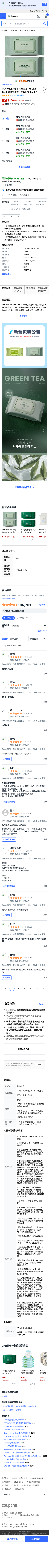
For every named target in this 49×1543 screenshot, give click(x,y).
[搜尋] (44, 23)
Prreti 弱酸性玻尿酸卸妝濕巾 (14, 1420)
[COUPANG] (9, 1506)
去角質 (4, 1396)
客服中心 (44, 11)
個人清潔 (14, 30)
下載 (44, 4)
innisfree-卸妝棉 (7, 1410)
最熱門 (5, 638)
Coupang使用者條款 (35, 1478)
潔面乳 (33, 30)
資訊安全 (15, 1485)
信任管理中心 (18, 1481)
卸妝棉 (18, 1410)
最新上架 (14, 638)
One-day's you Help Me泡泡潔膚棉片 (17, 1433)
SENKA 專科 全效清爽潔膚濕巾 (15, 1459)
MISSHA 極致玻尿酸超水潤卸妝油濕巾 (17, 1449)
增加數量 (4, 217)
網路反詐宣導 (20, 1488)
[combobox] (37, 638)
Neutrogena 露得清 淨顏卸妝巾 (15, 1440)
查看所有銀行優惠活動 (20, 209)
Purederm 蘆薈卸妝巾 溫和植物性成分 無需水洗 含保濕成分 (23, 1456)
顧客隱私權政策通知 (34, 1481)
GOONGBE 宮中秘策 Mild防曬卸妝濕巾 (17, 1453)
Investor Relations (18, 1478)
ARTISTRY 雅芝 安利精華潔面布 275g (17, 1423)
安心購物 (5, 1485)
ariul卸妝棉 (32, 1406)
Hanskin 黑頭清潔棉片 (12, 1443)
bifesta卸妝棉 (21, 1406)
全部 (4, 23)
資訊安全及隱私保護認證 (30, 1485)
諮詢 (41, 1004)
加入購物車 (12, 1539)
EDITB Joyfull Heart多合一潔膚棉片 (16, 1436)
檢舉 (39, 1065)
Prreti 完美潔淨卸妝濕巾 (12, 1446)
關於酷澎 (5, 1478)
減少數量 (18, 217)
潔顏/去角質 (24, 30)
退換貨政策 (6, 1481)
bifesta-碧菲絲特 (8, 1406)
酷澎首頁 (5, 30)
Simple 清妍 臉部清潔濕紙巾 (14, 1426)
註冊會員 (37, 11)
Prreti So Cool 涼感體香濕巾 (14, 1430)
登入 (31, 11)
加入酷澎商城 (6, 1488)
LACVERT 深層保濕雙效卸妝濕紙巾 (16, 1466)
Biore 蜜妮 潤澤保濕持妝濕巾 (14, 1463)
